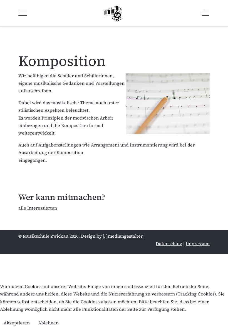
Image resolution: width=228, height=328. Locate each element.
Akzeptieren (17, 323)
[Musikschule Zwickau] (113, 13)
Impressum (198, 243)
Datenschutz (169, 243)
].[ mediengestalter (123, 236)
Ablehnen (48, 323)
